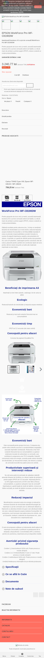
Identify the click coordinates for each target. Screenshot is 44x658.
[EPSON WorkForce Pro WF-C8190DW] (15, 16)
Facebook (35, 594)
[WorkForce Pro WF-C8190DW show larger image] (22, 415)
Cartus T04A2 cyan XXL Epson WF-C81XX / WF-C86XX (20, 182)
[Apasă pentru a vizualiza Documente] (27, 198)
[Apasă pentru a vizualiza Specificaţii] (17, 198)
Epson (9, 98)
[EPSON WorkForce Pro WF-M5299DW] (36, 33)
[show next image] (39, 353)
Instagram (41, 594)
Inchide (38, 7)
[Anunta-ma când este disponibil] (29, 85)
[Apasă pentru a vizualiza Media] (7, 198)
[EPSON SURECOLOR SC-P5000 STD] (40, 33)
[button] (40, 369)
